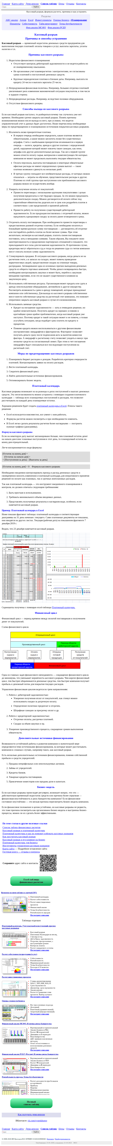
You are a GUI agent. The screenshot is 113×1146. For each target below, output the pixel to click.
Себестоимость (29, 23)
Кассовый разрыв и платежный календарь (24, 830)
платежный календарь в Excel (52, 406)
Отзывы (70, 3)
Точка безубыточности (70, 23)
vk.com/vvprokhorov (37, 1120)
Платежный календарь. (63, 607)
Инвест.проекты (43, 20)
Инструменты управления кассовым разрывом (26, 845)
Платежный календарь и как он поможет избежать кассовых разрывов (38, 833)
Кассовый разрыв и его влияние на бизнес (24, 839)
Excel (30, 20)
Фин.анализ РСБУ (57, 27)
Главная (6, 3)
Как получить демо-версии (31, 1114)
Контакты (81, 3)
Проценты (15, 23)
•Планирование (78, 20)
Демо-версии (32, 3)
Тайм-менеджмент (48, 23)
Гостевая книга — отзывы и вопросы (21, 852)
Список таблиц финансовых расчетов (21, 827)
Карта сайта (18, 3)
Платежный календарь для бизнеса (20, 842)
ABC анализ (12, 20)
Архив (23, 20)
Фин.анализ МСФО (36, 27)
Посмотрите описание (39, 915)
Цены (61, 3)
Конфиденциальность (62, 1139)
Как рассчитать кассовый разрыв (19, 836)
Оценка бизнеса (61, 20)
